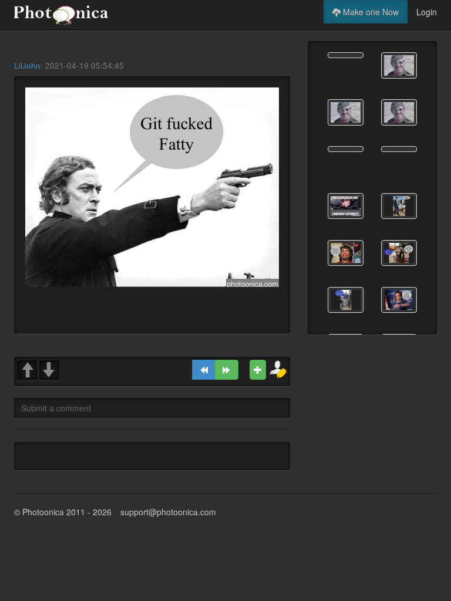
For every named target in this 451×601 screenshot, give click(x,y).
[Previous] (204, 370)
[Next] (226, 370)
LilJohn (27, 65)
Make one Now (370, 12)
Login (426, 12)
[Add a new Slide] (258, 370)
